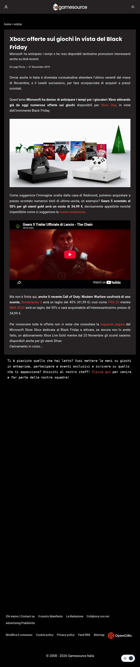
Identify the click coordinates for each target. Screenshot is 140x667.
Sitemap (99, 635)
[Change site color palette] (128, 658)
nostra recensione (72, 212)
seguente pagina (112, 324)
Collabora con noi (98, 616)
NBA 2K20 (17, 308)
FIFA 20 (113, 302)
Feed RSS (84, 635)
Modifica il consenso (19, 635)
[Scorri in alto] (131, 654)
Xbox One (108, 105)
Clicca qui (101, 372)
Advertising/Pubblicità (20, 623)
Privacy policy (66, 635)
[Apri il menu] (133, 6)
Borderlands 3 (32, 302)
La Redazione (74, 616)
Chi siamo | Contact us (20, 616)
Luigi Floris (18, 66)
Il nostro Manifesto (50, 616)
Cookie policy (44, 635)
